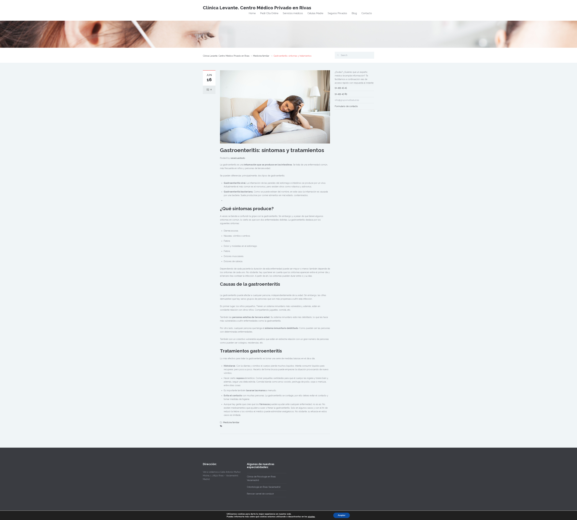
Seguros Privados (337, 13)
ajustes (311, 516)
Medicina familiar (261, 56)
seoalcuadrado (237, 158)
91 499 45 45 (341, 88)
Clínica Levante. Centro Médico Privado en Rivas (257, 7)
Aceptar (341, 515)
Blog (354, 13)
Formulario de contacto (346, 106)
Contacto (366, 13)
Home (252, 13)
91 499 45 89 (341, 94)
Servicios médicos (293, 13)
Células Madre (315, 13)
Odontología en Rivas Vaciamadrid (263, 487)
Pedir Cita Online (269, 13)
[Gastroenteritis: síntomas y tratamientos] (275, 107)
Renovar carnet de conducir (260, 494)
